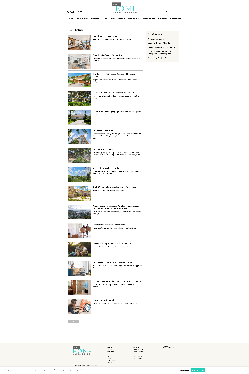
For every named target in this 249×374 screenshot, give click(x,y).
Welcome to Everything (103, 149)
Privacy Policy (111, 360)
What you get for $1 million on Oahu (161, 58)
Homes (70, 19)
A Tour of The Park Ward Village (107, 168)
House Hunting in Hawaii (103, 300)
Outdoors (95, 19)
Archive (109, 358)
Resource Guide (134, 19)
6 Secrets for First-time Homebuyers (109, 224)
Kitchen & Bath (81, 19)
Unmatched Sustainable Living (159, 43)
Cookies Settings (183, 370)
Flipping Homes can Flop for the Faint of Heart (113, 262)
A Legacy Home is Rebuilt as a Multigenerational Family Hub (159, 52)
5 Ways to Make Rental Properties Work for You (113, 92)
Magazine (121, 19)
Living (104, 19)
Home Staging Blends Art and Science (109, 55)
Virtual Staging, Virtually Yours (106, 36)
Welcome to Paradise (156, 39)
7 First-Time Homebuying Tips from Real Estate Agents (117, 111)
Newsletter (80, 12)
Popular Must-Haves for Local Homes (162, 47)
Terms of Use (111, 362)
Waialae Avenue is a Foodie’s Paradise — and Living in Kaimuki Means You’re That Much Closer (116, 207)
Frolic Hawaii (137, 358)
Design (112, 19)
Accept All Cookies (198, 370)
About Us (110, 350)
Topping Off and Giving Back (105, 130)
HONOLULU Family (138, 356)
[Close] (246, 370)
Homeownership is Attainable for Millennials (112, 243)
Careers (109, 354)
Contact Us (110, 352)
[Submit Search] (166, 11)
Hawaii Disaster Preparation (169, 19)
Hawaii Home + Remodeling (124, 8)
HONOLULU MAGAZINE (139, 354)
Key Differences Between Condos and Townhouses (115, 187)
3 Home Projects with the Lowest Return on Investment (117, 281)
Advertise (110, 356)
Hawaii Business (138, 352)
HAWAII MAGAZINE (138, 350)
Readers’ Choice (149, 19)
